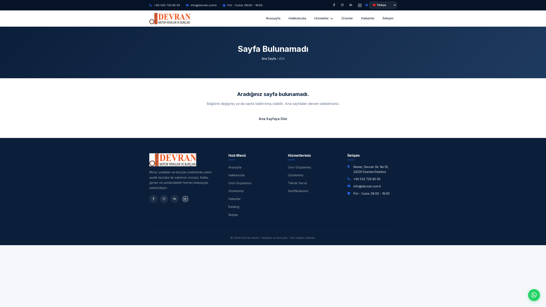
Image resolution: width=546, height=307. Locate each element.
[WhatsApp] (534, 295)
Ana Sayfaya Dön (273, 119)
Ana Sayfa (269, 58)
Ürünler (347, 18)
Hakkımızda (297, 18)
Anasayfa (273, 18)
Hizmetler (321, 18)
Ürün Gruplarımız (240, 183)
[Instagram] (342, 5)
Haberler (368, 18)
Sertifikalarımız (298, 191)
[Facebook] (334, 5)
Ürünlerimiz (236, 191)
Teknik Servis (297, 183)
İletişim (388, 18)
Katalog (233, 207)
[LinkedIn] (351, 5)
